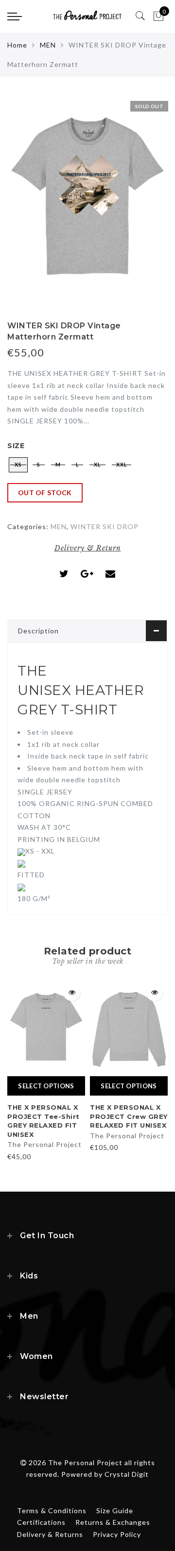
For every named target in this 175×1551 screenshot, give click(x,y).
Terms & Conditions (52, 1510)
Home (17, 45)
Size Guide (114, 1510)
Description (38, 631)
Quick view (71, 992)
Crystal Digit (127, 1474)
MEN (48, 45)
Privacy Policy (117, 1534)
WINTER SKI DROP (104, 526)
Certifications (41, 1522)
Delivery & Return (87, 548)
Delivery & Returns (50, 1534)
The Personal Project (44, 1144)
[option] (46, 1071)
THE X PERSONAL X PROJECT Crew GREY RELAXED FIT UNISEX (129, 1116)
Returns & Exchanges (112, 1522)
